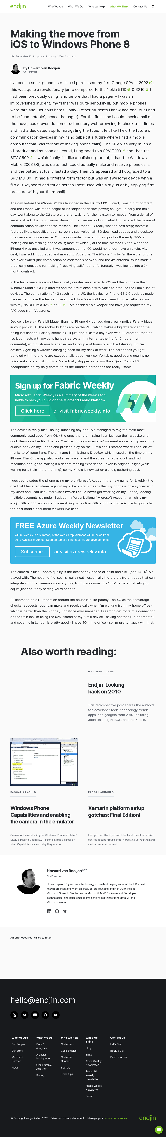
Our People (18, 1044)
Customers (67, 1044)
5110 (122, 89)
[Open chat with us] (159, 1130)
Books (89, 1096)
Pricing (40, 1075)
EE (60, 305)
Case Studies (69, 1050)
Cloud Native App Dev (44, 1066)
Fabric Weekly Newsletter (94, 1087)
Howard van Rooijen (64, 870)
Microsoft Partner (17, 1059)
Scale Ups (67, 1074)
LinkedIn (49, 911)
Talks (89, 1054)
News (15, 1067)
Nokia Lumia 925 (36, 305)
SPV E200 (112, 150)
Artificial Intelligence (43, 1056)
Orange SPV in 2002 (130, 82)
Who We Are (55, 6)
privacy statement (73, 1118)
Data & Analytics (41, 1046)
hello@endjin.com (42, 1000)
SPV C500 (19, 157)
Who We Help (97, 6)
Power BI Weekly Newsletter (92, 1075)
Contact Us (140, 6)
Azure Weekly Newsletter (94, 1063)
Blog (88, 1048)
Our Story (17, 1050)
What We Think (119, 6)
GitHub (57, 911)
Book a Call (117, 1050)
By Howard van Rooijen (41, 68)
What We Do (75, 6)
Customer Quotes (66, 1059)
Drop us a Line (118, 1057)
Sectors (65, 1067)
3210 (140, 89)
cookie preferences (115, 1118)
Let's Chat (116, 1044)
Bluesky (64, 911)
